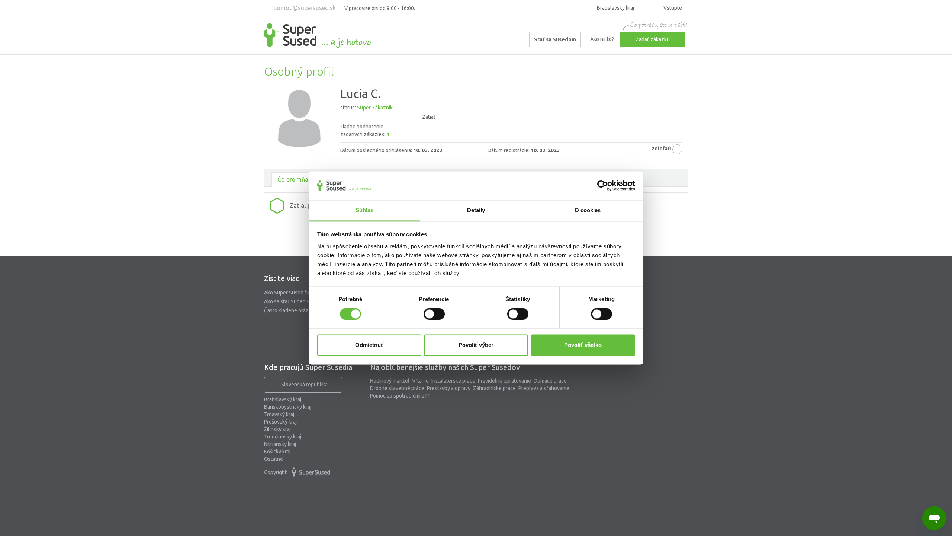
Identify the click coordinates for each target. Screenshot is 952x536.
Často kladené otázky (289, 310)
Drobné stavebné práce (397, 388)
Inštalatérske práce (453, 381)
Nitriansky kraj (280, 444)
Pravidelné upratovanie (504, 381)
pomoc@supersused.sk (304, 7)
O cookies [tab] (588, 210)
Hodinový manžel (389, 381)
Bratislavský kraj (282, 399)
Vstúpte (672, 8)
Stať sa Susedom (555, 39)
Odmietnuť (369, 345)
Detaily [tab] (476, 210)
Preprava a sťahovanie (543, 388)
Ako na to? (602, 39)
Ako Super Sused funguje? (294, 293)
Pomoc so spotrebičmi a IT (400, 396)
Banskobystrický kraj (287, 407)
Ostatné (273, 459)
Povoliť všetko (583, 345)
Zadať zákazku (653, 39)
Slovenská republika (304, 384)
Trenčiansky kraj (282, 437)
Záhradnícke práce (494, 388)
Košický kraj (277, 451)
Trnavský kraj (279, 414)
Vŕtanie (420, 381)
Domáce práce (550, 381)
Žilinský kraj (277, 429)
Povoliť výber (476, 345)
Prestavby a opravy (448, 388)
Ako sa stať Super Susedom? (296, 301)
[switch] (434, 314)
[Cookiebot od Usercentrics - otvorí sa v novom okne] (602, 185)
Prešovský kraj (280, 422)
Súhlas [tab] (365, 210)
